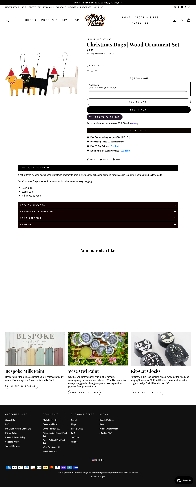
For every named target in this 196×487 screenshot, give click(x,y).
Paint (126, 17)
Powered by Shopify (98, 477)
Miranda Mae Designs (108, 428)
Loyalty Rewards (32, 205)
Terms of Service (12, 445)
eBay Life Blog (105, 433)
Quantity (93, 65)
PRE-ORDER (85, 7)
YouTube (75, 437)
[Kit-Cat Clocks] (161, 349)
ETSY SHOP (48, 7)
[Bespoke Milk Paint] (35, 349)
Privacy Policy (11, 433)
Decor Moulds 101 (50, 424)
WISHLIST (98, 7)
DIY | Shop (70, 20)
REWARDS (73, 7)
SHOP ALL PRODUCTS (41, 20)
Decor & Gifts (147, 17)
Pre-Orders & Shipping (36, 211)
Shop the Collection (147, 392)
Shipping (90, 53)
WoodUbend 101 (50, 451)
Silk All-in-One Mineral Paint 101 (55, 434)
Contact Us (10, 419)
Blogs (73, 424)
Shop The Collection (21, 386)
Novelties (140, 22)
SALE (24, 7)
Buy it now (138, 109)
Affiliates (74, 441)
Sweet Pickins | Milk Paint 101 (54, 441)
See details (115, 146)
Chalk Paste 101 (50, 419)
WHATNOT (61, 7)
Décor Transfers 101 (51, 428)
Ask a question (31, 218)
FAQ (7, 424)
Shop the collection (84, 392)
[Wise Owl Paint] (98, 349)
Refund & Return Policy (15, 437)
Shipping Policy (12, 441)
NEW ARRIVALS (12, 7)
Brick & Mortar (77, 428)
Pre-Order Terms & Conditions (18, 428)
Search (74, 419)
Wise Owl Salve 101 (51, 447)
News (101, 424)
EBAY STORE (35, 7)
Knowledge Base (106, 419)
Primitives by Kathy (101, 39)
